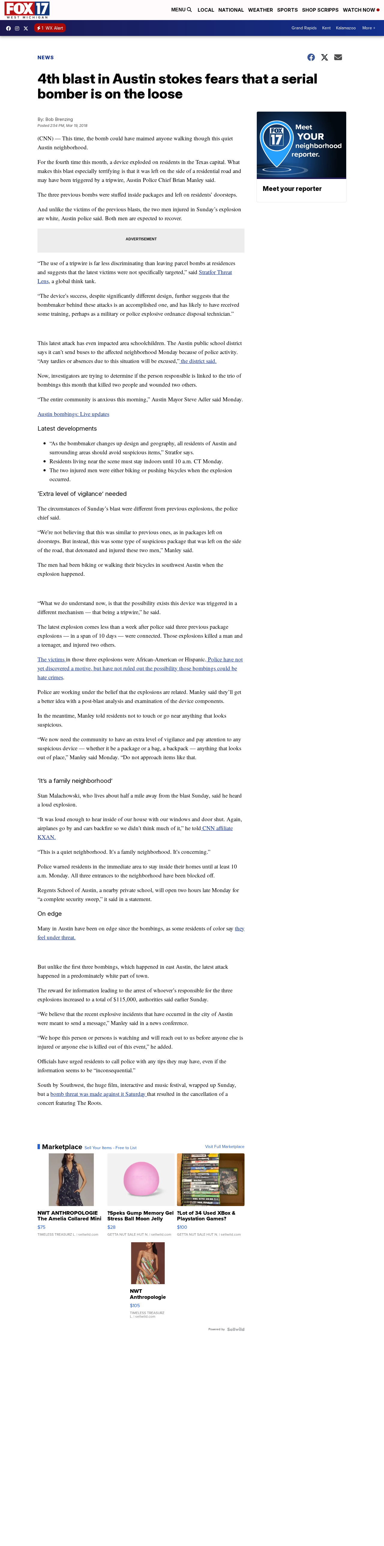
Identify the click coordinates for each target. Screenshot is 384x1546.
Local (206, 10)
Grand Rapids (304, 28)
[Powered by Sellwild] (235, 1329)
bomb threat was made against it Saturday (98, 1093)
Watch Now (359, 10)
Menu (179, 9)
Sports (287, 10)
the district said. (198, 361)
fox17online (10, 28)
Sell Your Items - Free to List (110, 1148)
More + (368, 28)
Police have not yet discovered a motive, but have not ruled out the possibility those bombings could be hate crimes (140, 668)
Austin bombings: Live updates (73, 413)
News (46, 57)
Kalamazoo (346, 28)
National (231, 10)
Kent (326, 28)
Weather (260, 10)
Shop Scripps (320, 10)
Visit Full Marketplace (224, 1147)
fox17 (27, 28)
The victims (52, 659)
